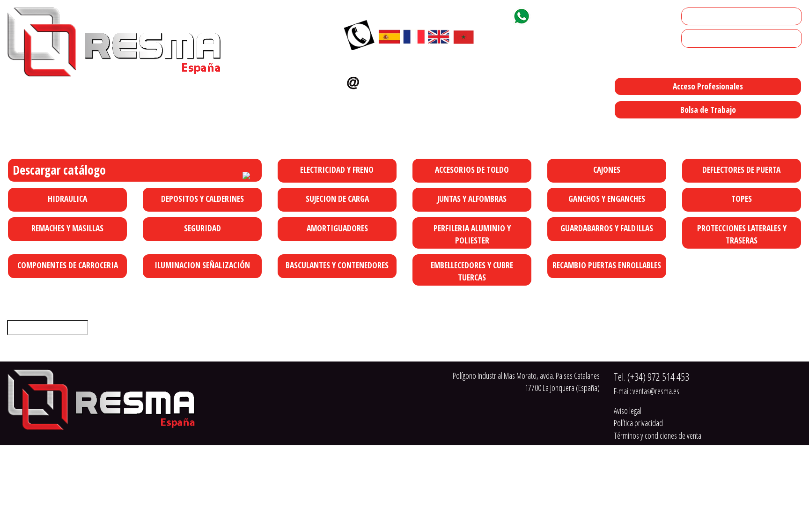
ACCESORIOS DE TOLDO (472, 169)
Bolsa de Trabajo (708, 109)
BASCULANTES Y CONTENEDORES (337, 265)
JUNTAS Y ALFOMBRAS (472, 198)
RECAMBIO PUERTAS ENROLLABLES (606, 265)
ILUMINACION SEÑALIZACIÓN (202, 265)
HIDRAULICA (67, 198)
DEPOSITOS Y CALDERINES (202, 198)
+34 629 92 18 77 (568, 14)
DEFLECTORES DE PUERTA (741, 169)
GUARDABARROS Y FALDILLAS (606, 228)
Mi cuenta (699, 16)
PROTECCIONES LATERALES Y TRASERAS (742, 234)
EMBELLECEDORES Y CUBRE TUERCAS (472, 271)
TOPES (741, 198)
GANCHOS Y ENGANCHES (606, 198)
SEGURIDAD (202, 228)
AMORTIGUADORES (337, 228)
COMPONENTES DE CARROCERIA (67, 265)
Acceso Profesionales (708, 86)
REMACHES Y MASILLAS (67, 228)
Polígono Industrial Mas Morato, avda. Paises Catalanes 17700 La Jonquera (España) (455, 129)
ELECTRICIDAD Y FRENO (337, 169)
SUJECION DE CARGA (337, 198)
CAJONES (606, 169)
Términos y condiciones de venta (657, 435)
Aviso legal (627, 410)
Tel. (651, 376)
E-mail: (646, 391)
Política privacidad (638, 422)
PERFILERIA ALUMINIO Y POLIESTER (472, 234)
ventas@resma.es (403, 80)
